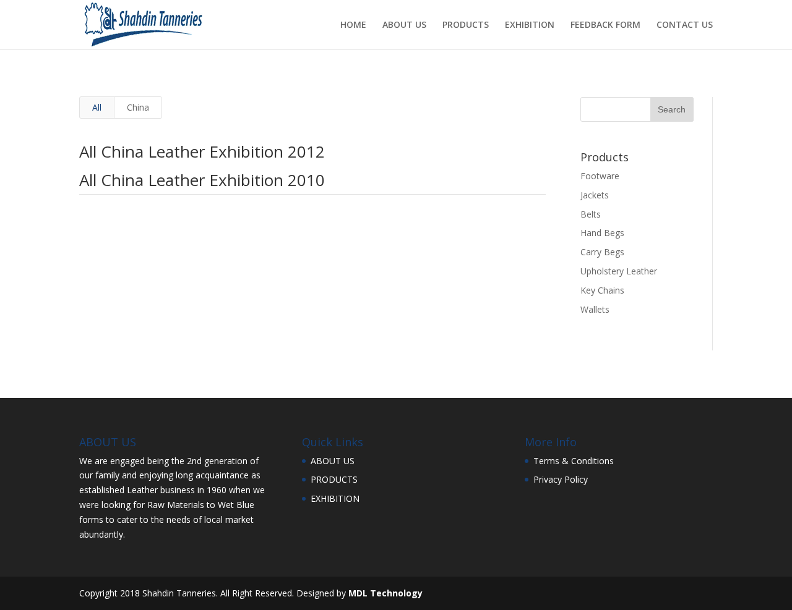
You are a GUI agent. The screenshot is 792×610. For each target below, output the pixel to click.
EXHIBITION (529, 25)
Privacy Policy (560, 479)
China (138, 107)
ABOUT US (404, 25)
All (96, 107)
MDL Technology (385, 593)
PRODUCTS (465, 25)
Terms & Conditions (573, 461)
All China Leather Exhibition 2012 (202, 151)
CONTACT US (684, 25)
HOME (353, 25)
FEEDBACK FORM (605, 25)
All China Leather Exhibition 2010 (202, 180)
